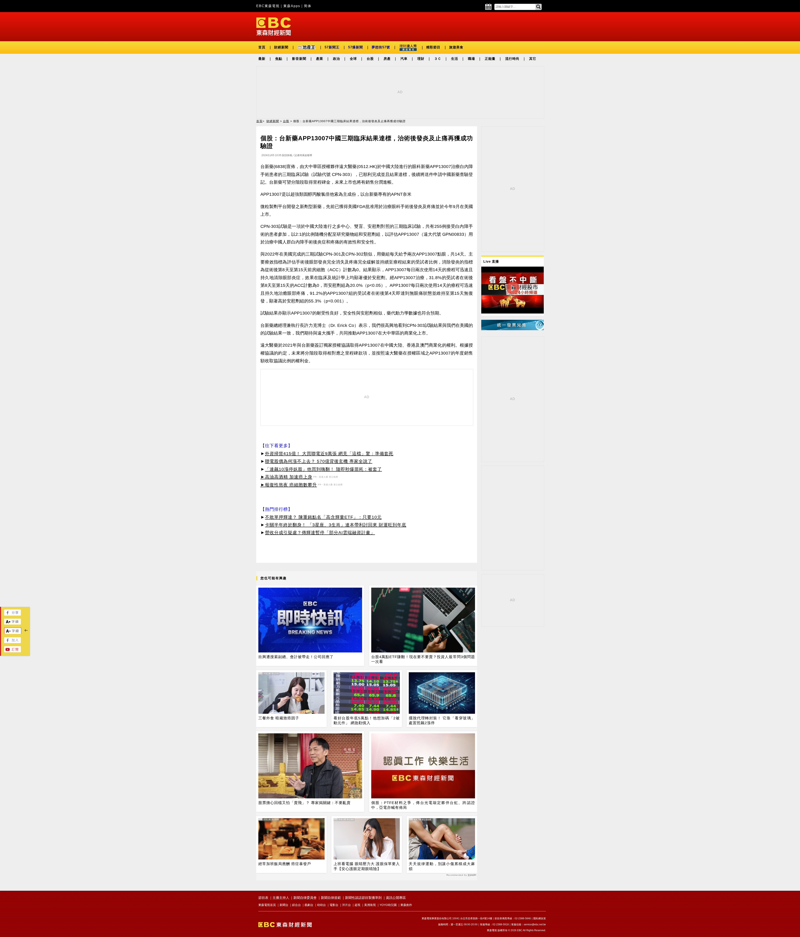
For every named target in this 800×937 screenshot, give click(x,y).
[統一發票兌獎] (512, 329)
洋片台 (346, 905)
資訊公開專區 (396, 897)
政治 (336, 58)
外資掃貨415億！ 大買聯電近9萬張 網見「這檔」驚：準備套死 (329, 453)
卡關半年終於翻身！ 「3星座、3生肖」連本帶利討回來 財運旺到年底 (335, 524)
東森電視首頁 (267, 905)
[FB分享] (12, 614)
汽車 (404, 58)
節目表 (263, 897)
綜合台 (296, 905)
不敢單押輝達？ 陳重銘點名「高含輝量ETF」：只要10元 (323, 517)
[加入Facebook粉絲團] (12, 642)
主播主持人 (280, 897)
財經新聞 (281, 47)
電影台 (334, 905)
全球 (353, 58)
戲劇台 (309, 905)
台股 (370, 58)
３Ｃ (437, 58)
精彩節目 (433, 47)
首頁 (261, 47)
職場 (471, 58)
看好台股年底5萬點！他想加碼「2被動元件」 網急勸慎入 (367, 720)
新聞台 (284, 905)
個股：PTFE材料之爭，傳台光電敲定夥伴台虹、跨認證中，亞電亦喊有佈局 (423, 805)
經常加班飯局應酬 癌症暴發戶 (284, 864)
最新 (261, 58)
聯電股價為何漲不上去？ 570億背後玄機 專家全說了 (318, 461)
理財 (420, 58)
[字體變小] (12, 633)
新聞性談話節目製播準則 (363, 897)
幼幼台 (321, 905)
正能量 (490, 58)
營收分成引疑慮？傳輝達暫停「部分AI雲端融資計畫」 (320, 532)
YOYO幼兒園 (388, 905)
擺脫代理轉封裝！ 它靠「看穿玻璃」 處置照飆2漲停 (442, 720)
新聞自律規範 (331, 897)
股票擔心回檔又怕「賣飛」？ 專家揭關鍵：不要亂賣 (304, 803)
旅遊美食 (456, 47)
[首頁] (273, 26)
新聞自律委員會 (305, 897)
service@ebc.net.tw (535, 924)
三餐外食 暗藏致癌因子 (278, 718)
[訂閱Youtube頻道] (12, 651)
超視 (357, 905)
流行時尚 (512, 58)
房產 (387, 58)
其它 (532, 58)
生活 (454, 58)
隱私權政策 (539, 918)
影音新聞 (299, 58)
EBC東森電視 (268, 6)
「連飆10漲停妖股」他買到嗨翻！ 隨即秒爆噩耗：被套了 (323, 469)
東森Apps (291, 6)
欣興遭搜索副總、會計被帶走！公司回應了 (296, 657)
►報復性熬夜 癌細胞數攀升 (288, 484)
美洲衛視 (370, 905)
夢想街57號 (381, 47)
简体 (307, 6)
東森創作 (406, 905)
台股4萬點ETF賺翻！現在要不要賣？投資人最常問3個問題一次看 (423, 659)
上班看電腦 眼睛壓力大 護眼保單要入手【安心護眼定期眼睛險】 (367, 866)
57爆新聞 (355, 47)
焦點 (278, 58)
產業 (319, 58)
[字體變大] (12, 623)
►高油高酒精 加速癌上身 (286, 476)
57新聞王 (332, 47)
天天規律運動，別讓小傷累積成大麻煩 (442, 866)
